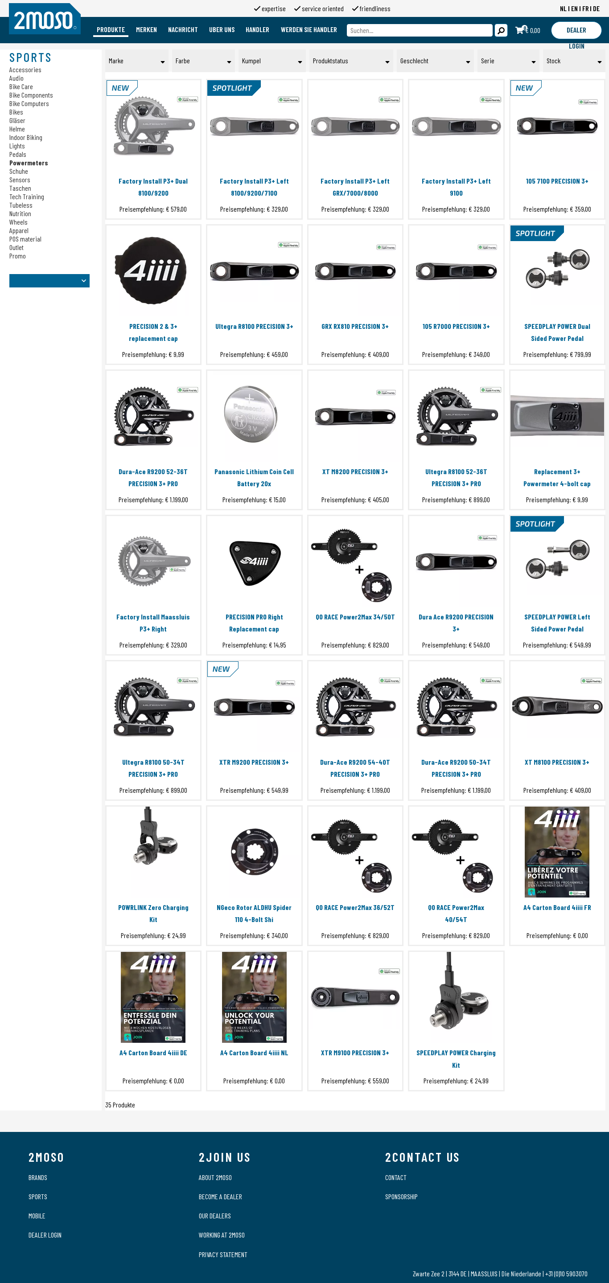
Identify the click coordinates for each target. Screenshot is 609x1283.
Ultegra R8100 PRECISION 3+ (254, 326)
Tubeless (21, 205)
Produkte (111, 29)
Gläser (17, 120)
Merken (146, 29)
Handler (257, 29)
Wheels (18, 221)
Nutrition (20, 213)
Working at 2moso (222, 1234)
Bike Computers (29, 103)
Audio (16, 78)
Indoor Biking (25, 137)
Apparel (19, 230)
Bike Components (31, 94)
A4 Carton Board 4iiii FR (557, 907)
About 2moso (215, 1177)
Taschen (20, 188)
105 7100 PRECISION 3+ (557, 180)
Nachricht (183, 29)
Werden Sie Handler (309, 29)
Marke (116, 60)
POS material (25, 238)
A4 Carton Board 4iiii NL (254, 1052)
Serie (487, 60)
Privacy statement (223, 1254)
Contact (396, 1177)
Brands (38, 1177)
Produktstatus (330, 60)
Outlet (16, 247)
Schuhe (18, 171)
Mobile (37, 1215)
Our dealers (215, 1215)
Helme (17, 128)
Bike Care (21, 86)
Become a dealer (220, 1196)
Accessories (25, 69)
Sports (38, 1196)
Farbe (183, 60)
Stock (553, 60)
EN (574, 8)
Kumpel (251, 60)
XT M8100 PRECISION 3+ (557, 762)
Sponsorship (401, 1196)
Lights (17, 145)
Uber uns (222, 29)
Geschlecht (414, 60)
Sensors (19, 179)
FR (585, 8)
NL (563, 8)
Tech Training (26, 196)
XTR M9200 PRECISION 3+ (254, 762)
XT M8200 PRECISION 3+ (355, 471)
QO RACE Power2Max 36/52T (355, 907)
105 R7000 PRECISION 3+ (456, 326)
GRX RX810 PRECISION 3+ (355, 326)
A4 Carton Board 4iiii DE (153, 1052)
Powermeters (28, 162)
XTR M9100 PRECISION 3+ (355, 1052)
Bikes (16, 111)
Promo (17, 255)
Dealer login (45, 1234)
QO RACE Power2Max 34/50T (355, 616)
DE (596, 8)
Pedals (17, 154)
